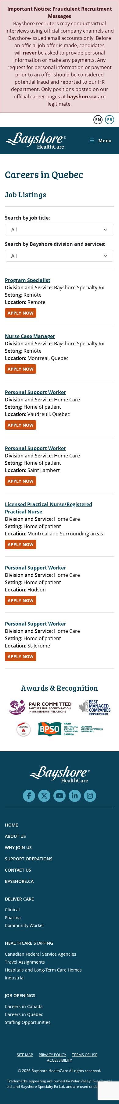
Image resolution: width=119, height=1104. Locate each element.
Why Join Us (18, 847)
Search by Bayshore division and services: (55, 244)
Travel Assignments (25, 962)
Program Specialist (27, 280)
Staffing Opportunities (27, 1022)
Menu (104, 140)
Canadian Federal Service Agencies (40, 954)
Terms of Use (84, 1054)
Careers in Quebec (24, 1014)
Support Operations (28, 859)
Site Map (25, 1054)
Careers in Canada (24, 1006)
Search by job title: (27, 217)
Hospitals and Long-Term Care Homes (43, 970)
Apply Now (21, 313)
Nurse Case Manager (30, 336)
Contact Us (18, 870)
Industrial (15, 978)
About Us (15, 836)
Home (11, 825)
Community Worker (24, 925)
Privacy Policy (52, 1054)
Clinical (12, 909)
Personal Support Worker (35, 392)
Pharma (13, 917)
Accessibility (59, 1060)
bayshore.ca (82, 96)
